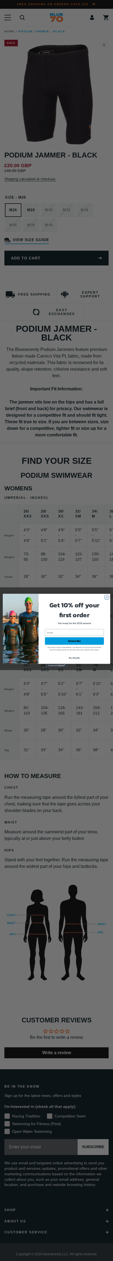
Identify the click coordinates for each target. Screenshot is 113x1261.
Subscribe (74, 641)
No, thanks (74, 657)
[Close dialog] (106, 597)
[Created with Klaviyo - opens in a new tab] (56, 665)
